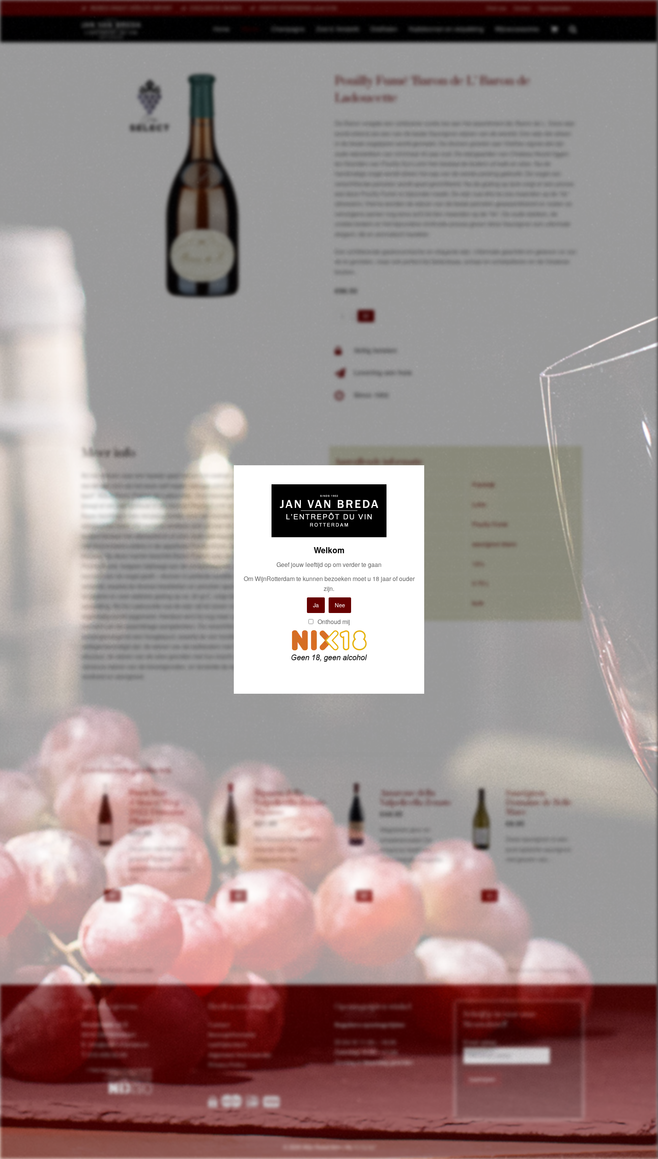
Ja (316, 605)
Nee (340, 605)
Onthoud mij (333, 621)
